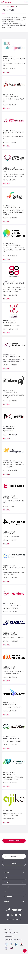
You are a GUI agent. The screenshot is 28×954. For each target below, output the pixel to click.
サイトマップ (7, 929)
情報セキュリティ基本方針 (11, 933)
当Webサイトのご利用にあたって (13, 939)
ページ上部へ (25, 951)
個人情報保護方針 (9, 936)
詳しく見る (6, 72)
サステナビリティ (9, 896)
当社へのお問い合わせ (13, 840)
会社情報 (12, 6)
